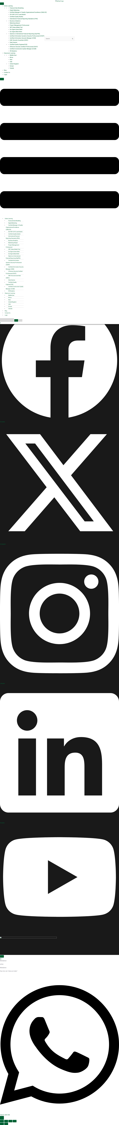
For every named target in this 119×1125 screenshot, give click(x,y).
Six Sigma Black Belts (16, 31)
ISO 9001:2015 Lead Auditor (18, 14)
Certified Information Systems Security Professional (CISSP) (27, 36)
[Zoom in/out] (2, 1121)
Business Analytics (15, 21)
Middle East (13, 55)
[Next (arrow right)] (6, 1124)
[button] (59, 148)
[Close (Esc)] (15, 1121)
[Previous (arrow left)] (2, 1124)
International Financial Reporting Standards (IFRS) (24, 19)
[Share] (10, 1121)
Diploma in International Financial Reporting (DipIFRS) (25, 34)
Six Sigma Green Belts (16, 29)
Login (5, 74)
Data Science (13, 42)
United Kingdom (14, 64)
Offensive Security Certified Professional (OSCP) (24, 46)
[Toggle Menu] (2, 3)
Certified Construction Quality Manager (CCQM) (23, 49)
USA (11, 61)
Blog (5, 70)
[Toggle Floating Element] (2, 1118)
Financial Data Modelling (17, 8)
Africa (11, 57)
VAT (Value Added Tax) (16, 27)
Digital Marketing (14, 10)
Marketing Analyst (15, 23)
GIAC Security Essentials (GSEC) (19, 40)
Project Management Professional (19, 25)
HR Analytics (13, 51)
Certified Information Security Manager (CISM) (23, 38)
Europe (12, 66)
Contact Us (7, 72)
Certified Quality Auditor (16, 16)
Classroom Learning (9, 53)
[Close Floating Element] (2, 956)
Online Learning (8, 6)
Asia (11, 59)
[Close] (2, 79)
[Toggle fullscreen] (6, 1121)
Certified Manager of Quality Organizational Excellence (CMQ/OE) (28, 12)
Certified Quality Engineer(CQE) (18, 44)
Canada (12, 68)
